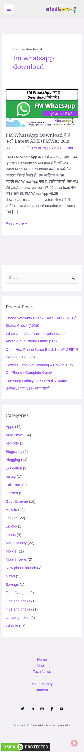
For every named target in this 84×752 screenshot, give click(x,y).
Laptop (11, 526)
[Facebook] (52, 709)
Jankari (12, 518)
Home (16, 49)
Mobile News (16, 559)
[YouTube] (61, 709)
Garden (12, 493)
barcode (12, 443)
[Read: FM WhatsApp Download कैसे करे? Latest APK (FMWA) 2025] (42, 108)
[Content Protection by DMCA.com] (25, 747)
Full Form (13, 485)
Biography (14, 452)
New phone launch (21, 568)
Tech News (42, 672)
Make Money (16, 543)
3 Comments (16, 148)
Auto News (14, 435)
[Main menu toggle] (9, 9)
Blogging (13, 460)
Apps (47, 148)
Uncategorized (17, 618)
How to (35, 148)
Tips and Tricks (18, 601)
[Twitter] (22, 709)
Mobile (11, 551)
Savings (12, 584)
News (10, 576)
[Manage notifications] (74, 743)
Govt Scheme (17, 501)
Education (14, 468)
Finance (42, 678)
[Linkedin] (32, 709)
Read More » (16, 223)
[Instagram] (42, 709)
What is (12, 626)
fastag (11, 476)
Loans (11, 535)
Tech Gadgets (17, 593)
